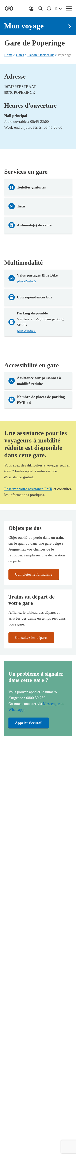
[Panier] (49, 8)
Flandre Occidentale (40, 55)
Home (8, 55)
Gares (20, 55)
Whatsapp (16, 709)
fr (56, 8)
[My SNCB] (31, 8)
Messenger (51, 704)
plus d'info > (26, 281)
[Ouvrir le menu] (69, 8)
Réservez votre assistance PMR (28, 489)
